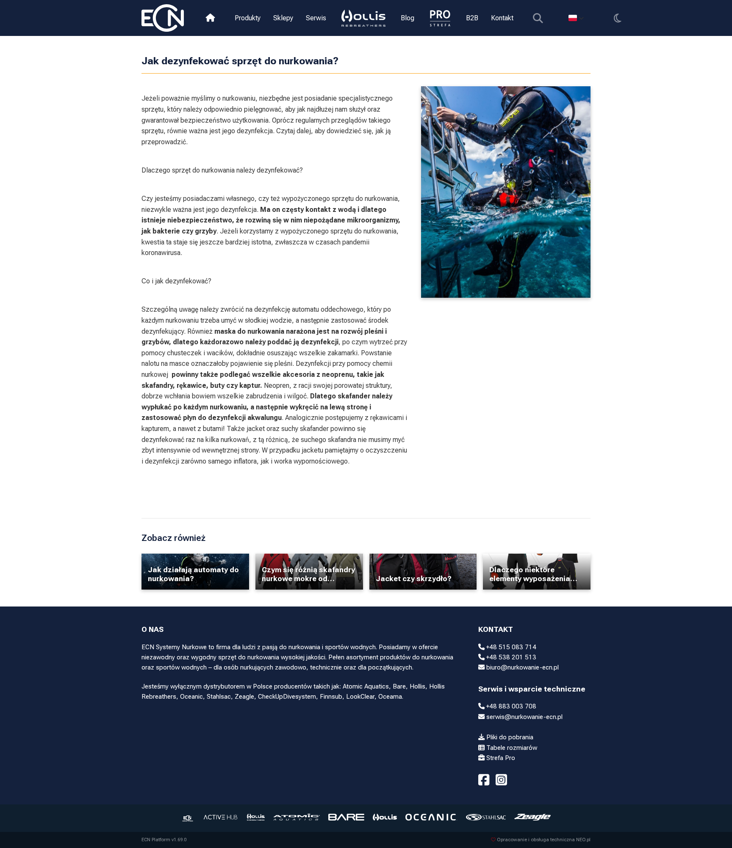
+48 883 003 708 (510, 706)
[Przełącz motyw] (617, 18)
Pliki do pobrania (509, 737)
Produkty (248, 18)
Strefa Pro (500, 758)
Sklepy (283, 18)
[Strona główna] (210, 18)
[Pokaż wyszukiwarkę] (538, 18)
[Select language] (576, 18)
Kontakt (502, 18)
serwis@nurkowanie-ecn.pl (524, 717)
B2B (472, 18)
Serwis (316, 18)
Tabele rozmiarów (511, 748)
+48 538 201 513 (510, 657)
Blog (407, 18)
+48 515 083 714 (510, 647)
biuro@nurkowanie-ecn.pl (522, 667)
